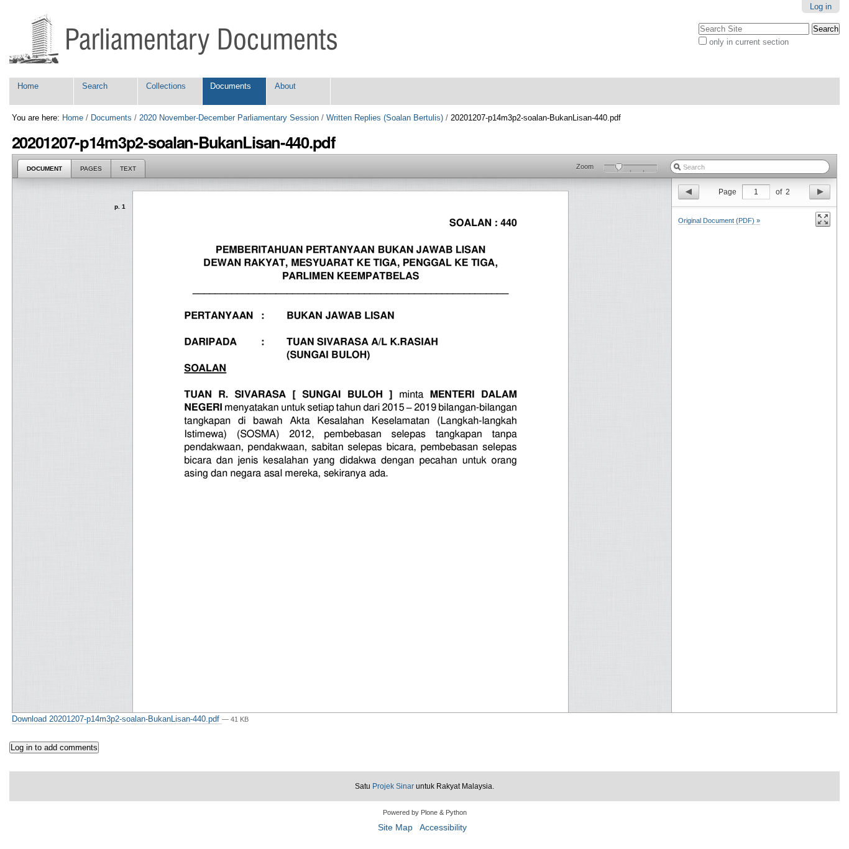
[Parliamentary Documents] (173, 39)
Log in (821, 6)
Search (95, 86)
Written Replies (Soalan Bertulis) (384, 117)
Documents (230, 86)
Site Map (395, 827)
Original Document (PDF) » (719, 220)
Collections (166, 86)
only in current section (749, 42)
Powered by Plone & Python (425, 812)
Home (28, 86)
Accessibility (443, 827)
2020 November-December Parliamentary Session (229, 117)
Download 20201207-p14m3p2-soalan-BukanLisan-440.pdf (117, 719)
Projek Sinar (393, 786)
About (285, 86)
